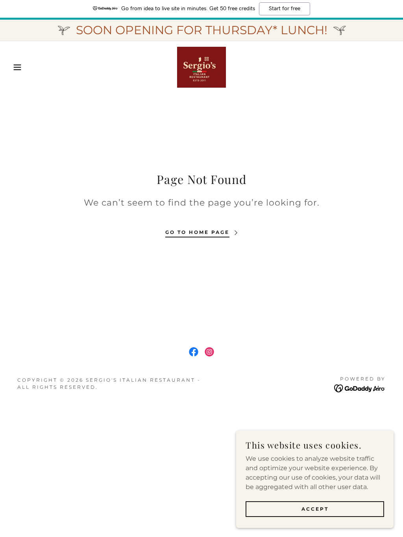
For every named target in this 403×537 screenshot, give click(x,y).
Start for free (284, 8)
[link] (201, 66)
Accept (315, 509)
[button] (20, 67)
